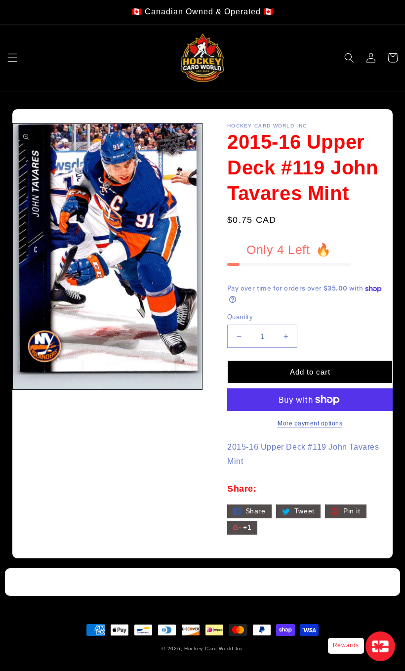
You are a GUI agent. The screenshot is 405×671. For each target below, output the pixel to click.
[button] (12, 58)
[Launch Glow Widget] (380, 646)
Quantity (240, 317)
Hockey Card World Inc (213, 648)
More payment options (310, 423)
